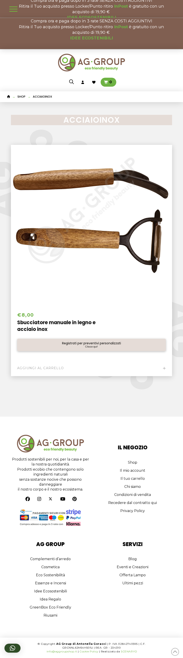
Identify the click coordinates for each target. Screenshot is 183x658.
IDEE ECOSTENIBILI (91, 38)
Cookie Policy (88, 651)
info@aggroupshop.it (62, 651)
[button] (13, 9)
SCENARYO (129, 651)
